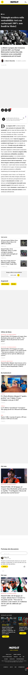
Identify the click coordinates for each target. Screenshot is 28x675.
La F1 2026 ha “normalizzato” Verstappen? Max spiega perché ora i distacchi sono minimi (14, 408)
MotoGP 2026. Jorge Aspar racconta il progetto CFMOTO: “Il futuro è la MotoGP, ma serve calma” (8, 630)
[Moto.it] (14, 2)
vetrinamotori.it (21, 667)
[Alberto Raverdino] (2, 60)
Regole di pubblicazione (7, 656)
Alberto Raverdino (10, 61)
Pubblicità (16, 656)
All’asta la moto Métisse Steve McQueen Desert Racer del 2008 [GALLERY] (9, 242)
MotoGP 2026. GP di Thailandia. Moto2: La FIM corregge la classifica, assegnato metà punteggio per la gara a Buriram (9, 252)
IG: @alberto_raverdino (21, 60)
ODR (20, 656)
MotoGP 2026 (5, 625)
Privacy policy (8, 654)
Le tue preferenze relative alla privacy (8, 673)
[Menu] (25, 2)
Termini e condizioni (17, 654)
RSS (23, 656)
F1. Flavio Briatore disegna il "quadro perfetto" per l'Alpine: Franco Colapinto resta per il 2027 (14, 398)
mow (15, 667)
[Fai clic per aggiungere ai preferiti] (6, 110)
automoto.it (6, 667)
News (3, 14)
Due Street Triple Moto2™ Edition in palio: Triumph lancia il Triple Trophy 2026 (9, 262)
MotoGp (13, 284)
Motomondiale (5, 284)
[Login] (2, 2)
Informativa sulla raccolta (5, 671)
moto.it (11, 667)
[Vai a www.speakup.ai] (25, 116)
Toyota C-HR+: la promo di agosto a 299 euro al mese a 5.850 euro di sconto (13, 417)
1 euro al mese (13, 275)
